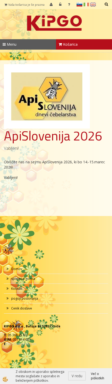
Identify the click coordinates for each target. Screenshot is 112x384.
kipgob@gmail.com (22, 344)
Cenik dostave (21, 308)
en (93, 4)
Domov (16, 269)
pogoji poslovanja (24, 298)
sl (79, 4)
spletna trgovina (23, 279)
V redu (77, 375)
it (86, 4)
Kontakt (16, 288)
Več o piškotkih (97, 376)
